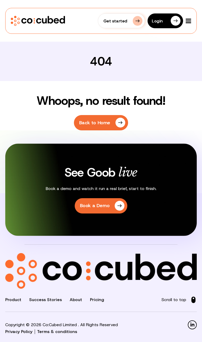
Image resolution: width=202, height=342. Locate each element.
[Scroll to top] (193, 300)
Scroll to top (173, 299)
